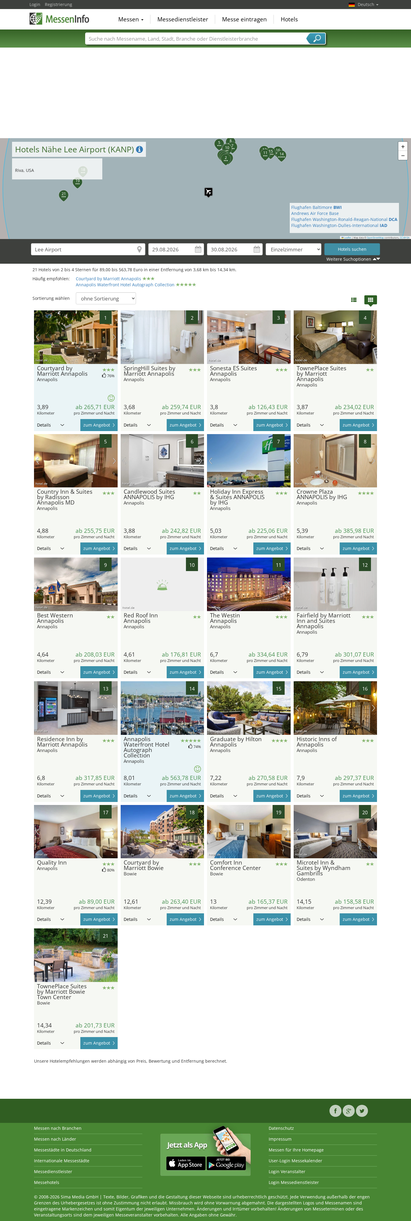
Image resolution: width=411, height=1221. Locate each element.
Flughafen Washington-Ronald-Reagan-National (344, 219)
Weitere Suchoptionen (348, 259)
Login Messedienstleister (294, 1182)
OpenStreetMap (375, 237)
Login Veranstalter (287, 1171)
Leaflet (347, 237)
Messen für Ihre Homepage (296, 1150)
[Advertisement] (205, 93)
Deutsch (366, 4)
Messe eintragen (244, 19)
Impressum (280, 1139)
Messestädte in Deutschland (62, 1150)
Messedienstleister (182, 19)
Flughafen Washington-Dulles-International (339, 225)
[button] (205, 189)
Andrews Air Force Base (315, 213)
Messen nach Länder (55, 1139)
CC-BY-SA (404, 237)
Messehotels (46, 1182)
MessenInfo (59, 19)
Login (34, 4)
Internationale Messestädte (61, 1161)
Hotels (289, 19)
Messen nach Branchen (58, 1128)
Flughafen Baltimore (316, 207)
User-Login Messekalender (295, 1161)
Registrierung (58, 4)
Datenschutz (281, 1128)
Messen (129, 19)
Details (44, 425)
